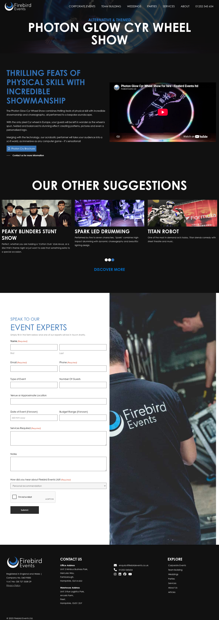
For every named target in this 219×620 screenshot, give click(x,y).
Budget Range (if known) (73, 411)
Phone (68, 362)
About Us (172, 587)
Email (18, 362)
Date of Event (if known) (24, 411)
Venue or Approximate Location (28, 395)
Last (61, 353)
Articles (171, 592)
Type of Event (18, 379)
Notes (13, 454)
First (12, 353)
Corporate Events (177, 565)
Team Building (175, 570)
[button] (25, 155)
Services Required (25, 428)
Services (172, 583)
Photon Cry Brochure (23, 148)
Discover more (109, 269)
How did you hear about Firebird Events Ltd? (40, 479)
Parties (171, 578)
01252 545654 (125, 570)
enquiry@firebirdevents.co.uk (133, 565)
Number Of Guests (69, 379)
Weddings (173, 574)
